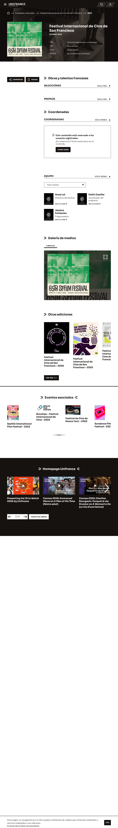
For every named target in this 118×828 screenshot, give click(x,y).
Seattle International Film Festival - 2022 (19, 425)
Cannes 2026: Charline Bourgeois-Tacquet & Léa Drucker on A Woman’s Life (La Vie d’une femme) (95, 502)
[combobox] (65, 184)
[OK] (107, 822)
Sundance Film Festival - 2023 (103, 425)
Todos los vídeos (39, 517)
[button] (105, 257)
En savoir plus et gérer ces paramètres (23, 826)
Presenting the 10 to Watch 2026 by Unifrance (23, 500)
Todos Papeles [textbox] (53, 185)
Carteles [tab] (50, 246)
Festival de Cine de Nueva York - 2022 (76, 420)
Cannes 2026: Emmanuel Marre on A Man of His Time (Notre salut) (59, 501)
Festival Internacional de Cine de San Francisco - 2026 (54, 361)
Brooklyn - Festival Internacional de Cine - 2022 (47, 417)
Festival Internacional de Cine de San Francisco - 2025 (83, 363)
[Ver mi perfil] (110, 4)
